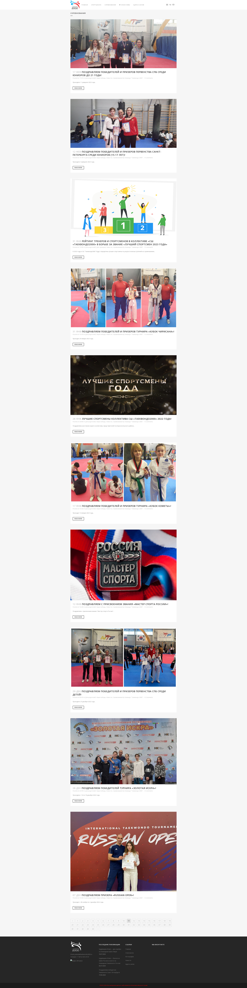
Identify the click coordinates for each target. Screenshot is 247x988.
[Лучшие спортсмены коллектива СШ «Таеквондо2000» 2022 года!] (123, 385)
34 (144, 925)
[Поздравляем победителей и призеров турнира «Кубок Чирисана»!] (123, 298)
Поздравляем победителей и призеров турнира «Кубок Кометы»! (126, 505)
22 (83, 925)
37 (159, 925)
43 (88, 929)
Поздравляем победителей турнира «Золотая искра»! (119, 788)
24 (93, 925)
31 (129, 925)
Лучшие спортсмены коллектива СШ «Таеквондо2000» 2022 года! (126, 418)
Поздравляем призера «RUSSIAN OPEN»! (108, 895)
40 (72, 929)
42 (83, 929)
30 (124, 925)
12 (134, 921)
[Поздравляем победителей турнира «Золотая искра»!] (123, 751)
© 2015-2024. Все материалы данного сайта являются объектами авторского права (123, 985)
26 (103, 925)
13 (139, 921)
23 (88, 925)
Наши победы (101, 78)
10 (124, 921)
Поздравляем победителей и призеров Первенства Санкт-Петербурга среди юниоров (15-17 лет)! (117, 153)
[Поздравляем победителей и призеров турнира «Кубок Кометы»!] (123, 472)
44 (93, 929)
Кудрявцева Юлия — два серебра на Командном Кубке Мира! (110, 950)
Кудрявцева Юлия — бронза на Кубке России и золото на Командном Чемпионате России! (109, 960)
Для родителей (90, 78)
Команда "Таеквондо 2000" (134, 78)
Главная (128, 949)
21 (78, 925)
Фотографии (129, 957)
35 (149, 925)
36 (154, 925)
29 (118, 925)
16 (154, 921)
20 (72, 925)
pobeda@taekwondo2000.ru (83, 954)
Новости (109, 78)
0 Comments (149, 78)
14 (144, 921)
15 (149, 921)
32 (134, 925)
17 (159, 921)
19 (170, 921)
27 (108, 925)
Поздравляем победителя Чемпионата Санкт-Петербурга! (109, 971)
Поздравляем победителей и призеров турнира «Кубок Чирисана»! (128, 331)
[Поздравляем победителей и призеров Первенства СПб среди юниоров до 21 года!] (123, 43)
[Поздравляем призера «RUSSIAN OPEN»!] (123, 851)
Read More (78, 88)
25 (98, 925)
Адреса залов (129, 964)
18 (164, 921)
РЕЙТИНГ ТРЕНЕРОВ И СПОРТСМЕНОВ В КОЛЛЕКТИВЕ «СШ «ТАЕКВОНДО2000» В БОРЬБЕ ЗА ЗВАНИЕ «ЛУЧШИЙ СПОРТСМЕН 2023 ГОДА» (120, 243)
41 (78, 929)
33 (139, 925)
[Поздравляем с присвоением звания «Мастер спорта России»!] (123, 565)
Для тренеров (101, 247)
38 (164, 925)
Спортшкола (129, 953)
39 (170, 925)
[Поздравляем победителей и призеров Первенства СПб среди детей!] (123, 658)
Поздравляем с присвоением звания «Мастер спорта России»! (125, 604)
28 (113, 925)
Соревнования (118, 78)
